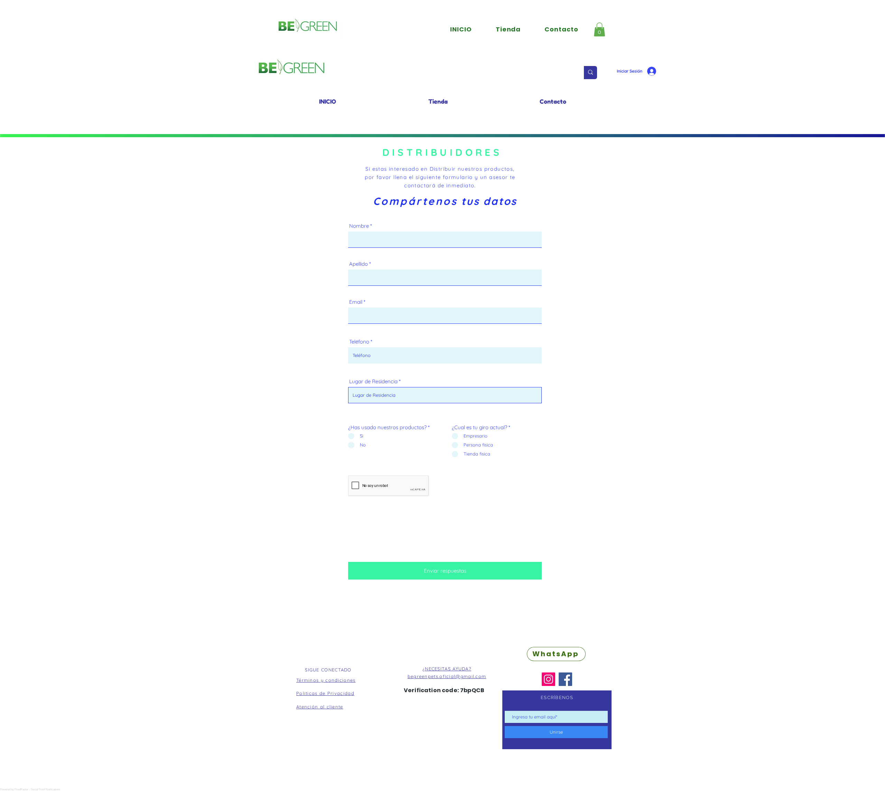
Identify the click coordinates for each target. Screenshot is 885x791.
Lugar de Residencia (373, 381)
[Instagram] (548, 679)
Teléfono (359, 341)
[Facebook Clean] (316, 686)
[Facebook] (565, 679)
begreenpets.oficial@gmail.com (447, 676)
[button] (599, 29)
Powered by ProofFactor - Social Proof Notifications (30, 789)
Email (355, 301)
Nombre (359, 225)
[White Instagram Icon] (329, 686)
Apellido (358, 263)
